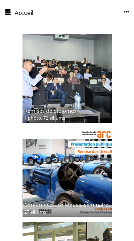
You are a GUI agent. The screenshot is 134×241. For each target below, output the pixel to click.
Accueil (24, 13)
